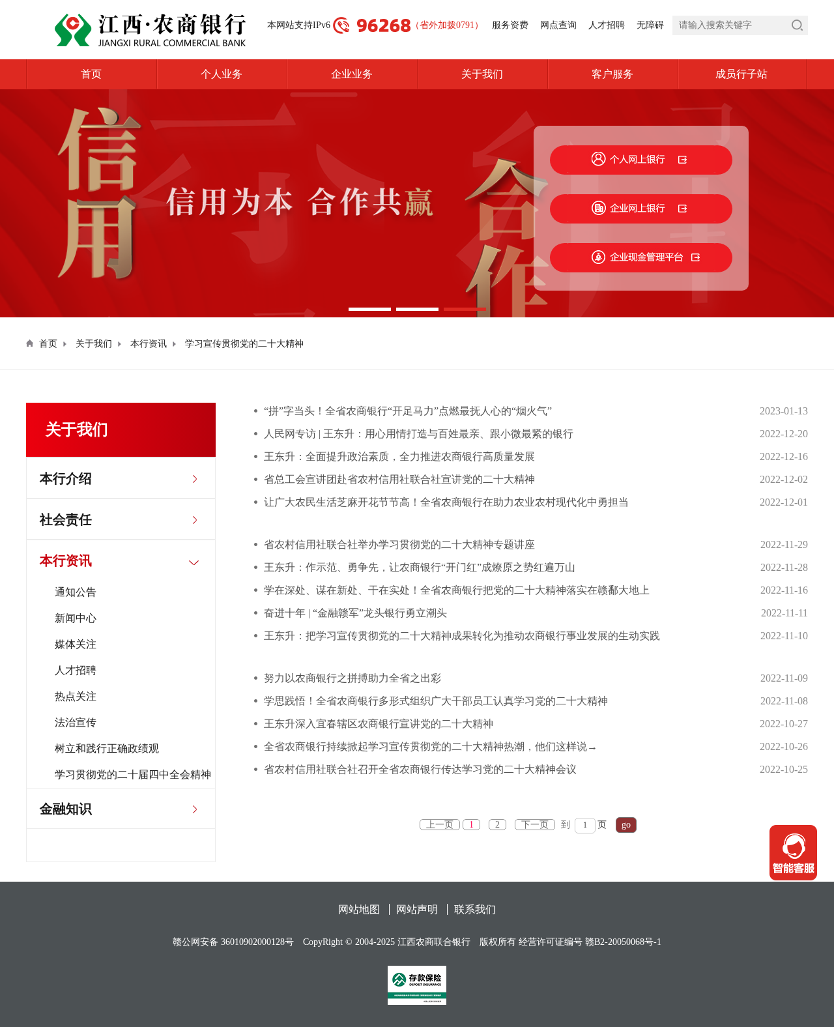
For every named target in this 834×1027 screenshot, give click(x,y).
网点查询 (558, 25)
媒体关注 (75, 644)
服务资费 (510, 25)
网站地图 (359, 909)
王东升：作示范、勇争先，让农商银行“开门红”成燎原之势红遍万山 (419, 567)
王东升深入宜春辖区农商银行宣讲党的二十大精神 (378, 723)
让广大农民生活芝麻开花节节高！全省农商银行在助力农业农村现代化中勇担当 (446, 502)
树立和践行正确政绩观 (107, 748)
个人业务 (221, 74)
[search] (740, 25)
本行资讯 (148, 344)
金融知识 (66, 809)
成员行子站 (741, 74)
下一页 (535, 825)
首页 (91, 74)
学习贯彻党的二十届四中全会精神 (133, 774)
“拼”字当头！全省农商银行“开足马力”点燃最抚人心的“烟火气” (408, 410)
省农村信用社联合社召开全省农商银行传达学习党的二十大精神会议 (420, 769)
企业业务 (352, 74)
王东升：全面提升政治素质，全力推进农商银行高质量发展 (399, 456)
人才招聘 (606, 25)
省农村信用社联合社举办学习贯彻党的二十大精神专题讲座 (399, 544)
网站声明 (417, 909)
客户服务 (612, 74)
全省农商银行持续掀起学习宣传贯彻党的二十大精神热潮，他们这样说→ (430, 746)
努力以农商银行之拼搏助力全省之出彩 (352, 678)
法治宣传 (75, 722)
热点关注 (75, 696)
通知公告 (75, 592)
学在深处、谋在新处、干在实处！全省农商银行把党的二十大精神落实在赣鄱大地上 (457, 590)
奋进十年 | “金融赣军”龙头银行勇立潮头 (355, 612)
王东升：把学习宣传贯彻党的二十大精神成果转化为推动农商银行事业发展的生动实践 (462, 635)
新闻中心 (75, 618)
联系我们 (475, 909)
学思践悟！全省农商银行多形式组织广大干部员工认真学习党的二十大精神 (436, 700)
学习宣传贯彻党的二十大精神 (244, 344)
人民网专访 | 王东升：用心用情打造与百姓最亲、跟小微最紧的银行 (418, 433)
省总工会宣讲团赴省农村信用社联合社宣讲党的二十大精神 (399, 479)
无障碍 (650, 25)
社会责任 (66, 519)
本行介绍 (66, 478)
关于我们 (482, 74)
